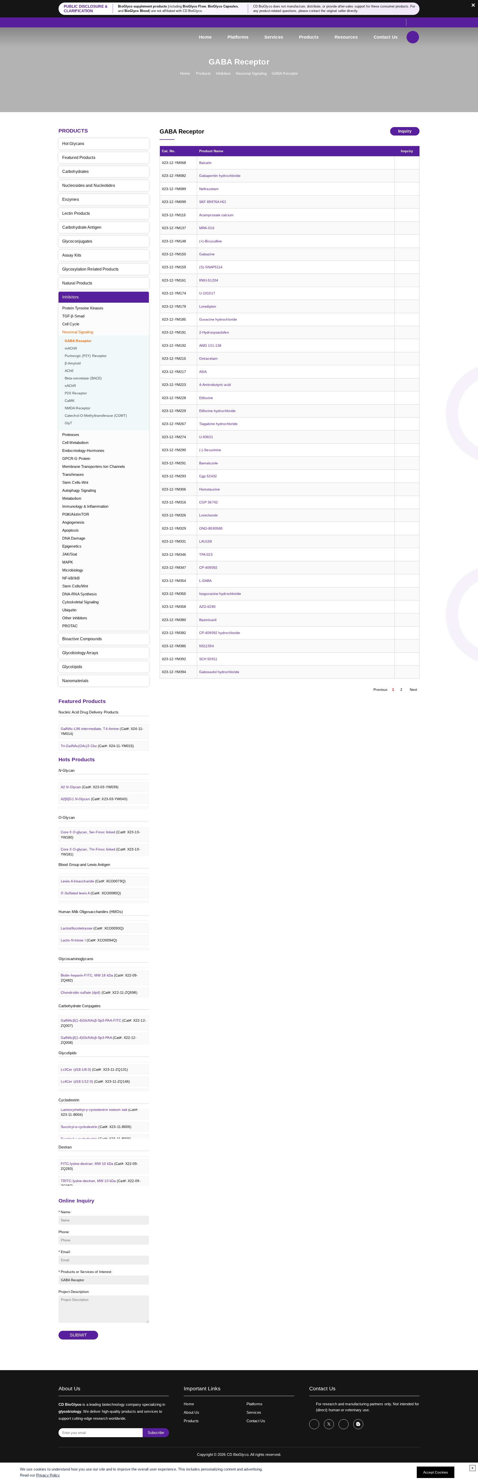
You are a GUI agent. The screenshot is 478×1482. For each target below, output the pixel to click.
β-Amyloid (73, 363)
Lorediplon (207, 306)
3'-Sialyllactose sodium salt (98, 944)
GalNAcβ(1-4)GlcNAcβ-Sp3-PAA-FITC (103, 1014)
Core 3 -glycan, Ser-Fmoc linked (100, 826)
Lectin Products (76, 213)
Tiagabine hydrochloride (218, 424)
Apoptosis (70, 530)
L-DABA (205, 581)
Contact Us (386, 37)
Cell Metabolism (75, 442)
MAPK (67, 562)
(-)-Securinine (210, 450)
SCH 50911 (208, 659)
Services (273, 37)
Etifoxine (206, 398)
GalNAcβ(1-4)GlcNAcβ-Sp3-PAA (98, 1031)
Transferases (73, 474)
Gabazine (207, 254)
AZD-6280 (207, 607)
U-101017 (207, 293)
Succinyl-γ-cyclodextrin (96, 1130)
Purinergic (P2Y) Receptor (86, 356)
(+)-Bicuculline (210, 241)
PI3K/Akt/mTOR (75, 514)
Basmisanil (207, 620)
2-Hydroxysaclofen (214, 332)
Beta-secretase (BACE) (83, 378)
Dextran (65, 1147)
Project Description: (74, 1292)
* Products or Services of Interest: (85, 1272)
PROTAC (70, 626)
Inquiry (405, 131)
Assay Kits (71, 255)
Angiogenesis (73, 522)
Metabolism (71, 498)
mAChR (71, 348)
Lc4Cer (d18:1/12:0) (95, 1073)
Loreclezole (208, 515)
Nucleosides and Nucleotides (88, 185)
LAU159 (205, 541)
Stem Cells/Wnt (75, 586)
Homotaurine (209, 489)
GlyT (68, 423)
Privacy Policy (48, 1475)
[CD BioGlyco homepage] (92, 38)
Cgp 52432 (208, 476)
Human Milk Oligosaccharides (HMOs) (91, 912)
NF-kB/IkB (71, 578)
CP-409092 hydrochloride (219, 633)
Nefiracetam (209, 189)
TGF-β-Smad (73, 316)
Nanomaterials (75, 681)
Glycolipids (72, 667)
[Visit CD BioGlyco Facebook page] (314, 1424)
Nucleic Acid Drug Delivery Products (89, 712)
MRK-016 (206, 228)
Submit (78, 1335)
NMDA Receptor (77, 408)
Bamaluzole (208, 463)
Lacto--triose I (89, 932)
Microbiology (72, 570)
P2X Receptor (76, 393)
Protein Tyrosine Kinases (82, 308)
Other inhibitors (74, 618)
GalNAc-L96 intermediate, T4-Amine (102, 722)
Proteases (70, 434)
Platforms (238, 37)
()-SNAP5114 (210, 267)
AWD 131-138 (210, 346)
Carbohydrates (75, 171)
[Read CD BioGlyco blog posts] (358, 1424)
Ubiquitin (69, 610)
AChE (69, 371)
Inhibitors (223, 73)
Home (205, 37)
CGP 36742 (208, 502)
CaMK (69, 401)
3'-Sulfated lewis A (91, 885)
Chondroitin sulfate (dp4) (99, 984)
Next (413, 690)
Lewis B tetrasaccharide (95, 897)
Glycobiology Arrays (80, 653)
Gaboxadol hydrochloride (219, 672)
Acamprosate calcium (216, 215)
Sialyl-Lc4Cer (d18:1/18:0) (100, 1085)
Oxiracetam (208, 358)
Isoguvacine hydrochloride (220, 594)
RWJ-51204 (208, 280)
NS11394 (206, 646)
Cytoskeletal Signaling (80, 602)
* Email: (65, 1252)
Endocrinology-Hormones (83, 450)
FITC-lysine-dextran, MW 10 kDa (99, 1157)
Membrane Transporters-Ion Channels (93, 466)
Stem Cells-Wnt (75, 482)
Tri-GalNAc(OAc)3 (94, 749)
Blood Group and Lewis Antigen (84, 864)
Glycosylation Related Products (90, 269)
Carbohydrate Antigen (81, 227)
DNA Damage (73, 538)
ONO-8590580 (211, 528)
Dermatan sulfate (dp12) (98, 996)
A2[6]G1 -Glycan (94, 790)
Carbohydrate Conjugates (80, 1006)
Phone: (64, 1232)
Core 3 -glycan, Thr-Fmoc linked (100, 843)
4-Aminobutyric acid (215, 385)
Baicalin (205, 163)
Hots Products (77, 759)
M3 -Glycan (90, 802)
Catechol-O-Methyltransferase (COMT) (96, 416)
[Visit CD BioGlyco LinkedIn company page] (344, 1424)
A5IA (203, 372)
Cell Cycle (70, 324)
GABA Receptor (285, 73)
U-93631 (206, 437)
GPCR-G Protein (76, 458)
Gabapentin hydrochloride (219, 176)
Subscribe (156, 1432)
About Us (191, 1412)
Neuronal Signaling (251, 73)
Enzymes (70, 199)
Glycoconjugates (77, 241)
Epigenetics (71, 546)
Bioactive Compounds (82, 639)
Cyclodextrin (69, 1100)
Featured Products (78, 157)
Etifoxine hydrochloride (217, 411)
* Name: (65, 1212)
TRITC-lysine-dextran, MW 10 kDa (101, 1174)
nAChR (70, 386)
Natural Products (77, 283)
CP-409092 (208, 567)
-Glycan (66, 770)
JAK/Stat (69, 554)
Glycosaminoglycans (76, 959)
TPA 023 (206, 555)
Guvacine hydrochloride (218, 319)
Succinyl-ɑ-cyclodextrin (96, 1118)
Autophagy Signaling (79, 490)
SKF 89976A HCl (212, 202)
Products (309, 37)
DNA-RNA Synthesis (79, 594)
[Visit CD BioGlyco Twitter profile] (329, 1424)
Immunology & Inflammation (85, 506)
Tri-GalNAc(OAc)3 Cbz (97, 737)
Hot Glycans (73, 143)
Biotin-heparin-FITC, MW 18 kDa (99, 969)
